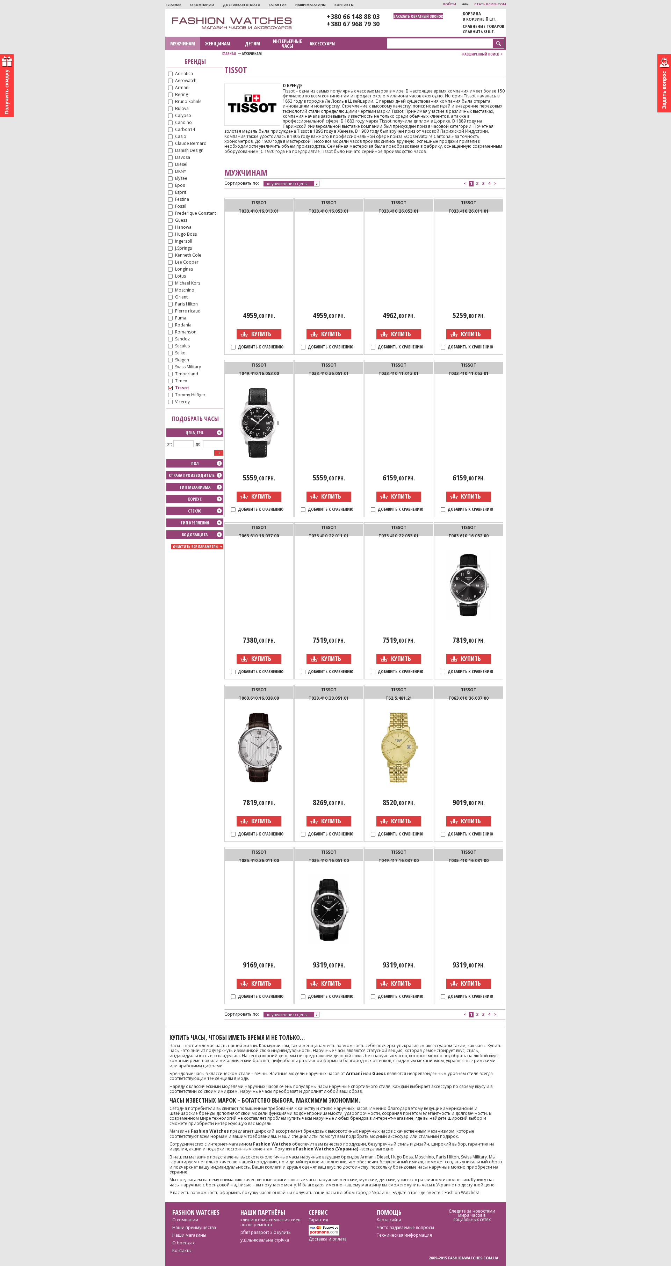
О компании (202, 4)
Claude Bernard (191, 143)
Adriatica (184, 74)
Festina (182, 199)
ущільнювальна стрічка (264, 1240)
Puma (180, 318)
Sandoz (182, 339)
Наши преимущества (194, 1227)
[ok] (490, 1231)
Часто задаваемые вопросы (405, 1227)
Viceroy (182, 402)
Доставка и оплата (241, 4)
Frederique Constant (195, 213)
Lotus (180, 276)
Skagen (182, 360)
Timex (181, 381)
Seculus (182, 346)
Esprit (180, 192)
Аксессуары (323, 43)
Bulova (182, 108)
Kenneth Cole (188, 255)
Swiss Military (188, 367)
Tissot (182, 388)
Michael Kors (187, 283)
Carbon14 (185, 129)
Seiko (180, 353)
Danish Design (189, 150)
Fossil (180, 206)
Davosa (182, 157)
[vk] (466, 1231)
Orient (181, 297)
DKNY (180, 171)
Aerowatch (185, 81)
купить (261, 334)
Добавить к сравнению (260, 347)
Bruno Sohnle (188, 102)
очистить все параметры (195, 546)
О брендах (183, 1243)
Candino (183, 122)
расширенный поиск (480, 54)
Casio (180, 136)
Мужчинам (182, 43)
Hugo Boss (186, 234)
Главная (173, 4)
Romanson (185, 332)
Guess (181, 220)
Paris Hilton (186, 304)
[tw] (454, 1231)
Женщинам (217, 43)
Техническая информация (404, 1235)
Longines (184, 269)
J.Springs (183, 248)
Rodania (183, 325)
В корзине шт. (479, 18)
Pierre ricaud (188, 311)
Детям (252, 43)
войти (449, 4)
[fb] (478, 1232)
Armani (182, 88)
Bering (181, 95)
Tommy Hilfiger (190, 395)
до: (198, 444)
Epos (180, 185)
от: (169, 444)
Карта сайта (389, 1220)
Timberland (186, 374)
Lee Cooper (187, 262)
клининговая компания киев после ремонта (270, 1222)
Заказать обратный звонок (418, 16)
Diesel (181, 164)
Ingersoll (183, 241)
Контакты (344, 4)
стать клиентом (490, 4)
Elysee (181, 178)
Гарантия (278, 4)
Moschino (184, 290)
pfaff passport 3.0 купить (265, 1232)
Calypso (183, 115)
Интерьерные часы (287, 43)
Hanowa (183, 227)
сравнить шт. (479, 31)
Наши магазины (310, 4)
